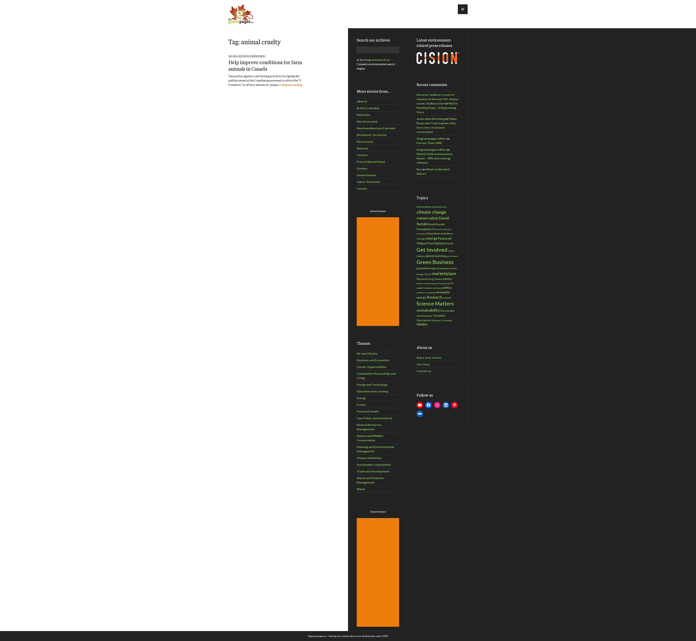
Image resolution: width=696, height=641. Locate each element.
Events (361, 404)
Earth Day (447, 229)
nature (447, 278)
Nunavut (362, 148)
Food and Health (368, 411)
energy (431, 238)
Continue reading (290, 84)
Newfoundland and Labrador (376, 128)
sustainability (428, 310)
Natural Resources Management (247, 56)
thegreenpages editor (431, 138)
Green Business (435, 262)
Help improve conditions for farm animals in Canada (265, 65)
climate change (431, 212)
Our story (423, 364)
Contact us (424, 371)
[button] (463, 9)
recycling (430, 292)
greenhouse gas (426, 268)
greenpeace (443, 268)
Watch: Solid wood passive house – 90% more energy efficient (435, 158)
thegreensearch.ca (376, 59)
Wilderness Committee (441, 320)
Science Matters (435, 304)
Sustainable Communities (374, 464)
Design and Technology (372, 384)
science (447, 297)
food (449, 243)
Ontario (362, 155)
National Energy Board (429, 279)
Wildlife (422, 324)
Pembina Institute (432, 288)
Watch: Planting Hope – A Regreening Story (437, 108)
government (452, 256)
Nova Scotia (365, 141)
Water (361, 489)
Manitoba (363, 114)
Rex (419, 169)
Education (433, 233)
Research (434, 297)
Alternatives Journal (429, 206)
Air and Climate (367, 353)
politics (447, 288)
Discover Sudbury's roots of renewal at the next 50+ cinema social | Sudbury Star (437, 99)
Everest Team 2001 (429, 142)
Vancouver (423, 320)
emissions (446, 233)
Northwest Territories (372, 135)
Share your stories (429, 357)
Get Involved (432, 249)
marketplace (444, 273)
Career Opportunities (371, 366)
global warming (436, 255)
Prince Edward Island (371, 161)
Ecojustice (421, 233)
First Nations (436, 243)
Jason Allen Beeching (430, 118)
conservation (427, 218)
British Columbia (368, 108)
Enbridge (421, 238)
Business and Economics (373, 360)
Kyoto (427, 274)
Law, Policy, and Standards (374, 418)
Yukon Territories (368, 181)
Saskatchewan (366, 175)
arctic (444, 207)
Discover (437, 229)
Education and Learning (372, 391)
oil (448, 283)
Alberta (362, 101)
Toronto (439, 315)
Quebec (362, 168)
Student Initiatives (369, 458)
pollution (421, 292)
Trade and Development (373, 471)
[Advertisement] (378, 271)
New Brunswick (367, 121)
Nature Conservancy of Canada (432, 283)
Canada (362, 188)
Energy (361, 398)
